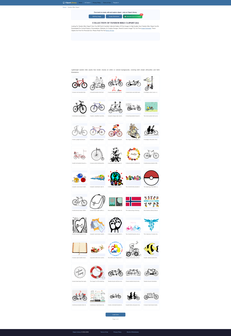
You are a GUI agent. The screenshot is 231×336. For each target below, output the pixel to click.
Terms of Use (107, 2)
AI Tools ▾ (87, 2)
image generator (146, 28)
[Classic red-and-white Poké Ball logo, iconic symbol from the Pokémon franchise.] (151, 177)
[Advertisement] (115, 54)
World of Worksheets (133, 332)
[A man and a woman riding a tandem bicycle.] (133, 131)
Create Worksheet (114, 16)
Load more (115, 314)
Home (80, 2)
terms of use (110, 30)
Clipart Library (77, 332)
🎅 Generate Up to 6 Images (133, 16)
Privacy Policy (97, 2)
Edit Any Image (97, 16)
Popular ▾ (116, 2)
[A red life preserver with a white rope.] (97, 272)
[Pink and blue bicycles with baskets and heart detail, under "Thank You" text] (133, 225)
